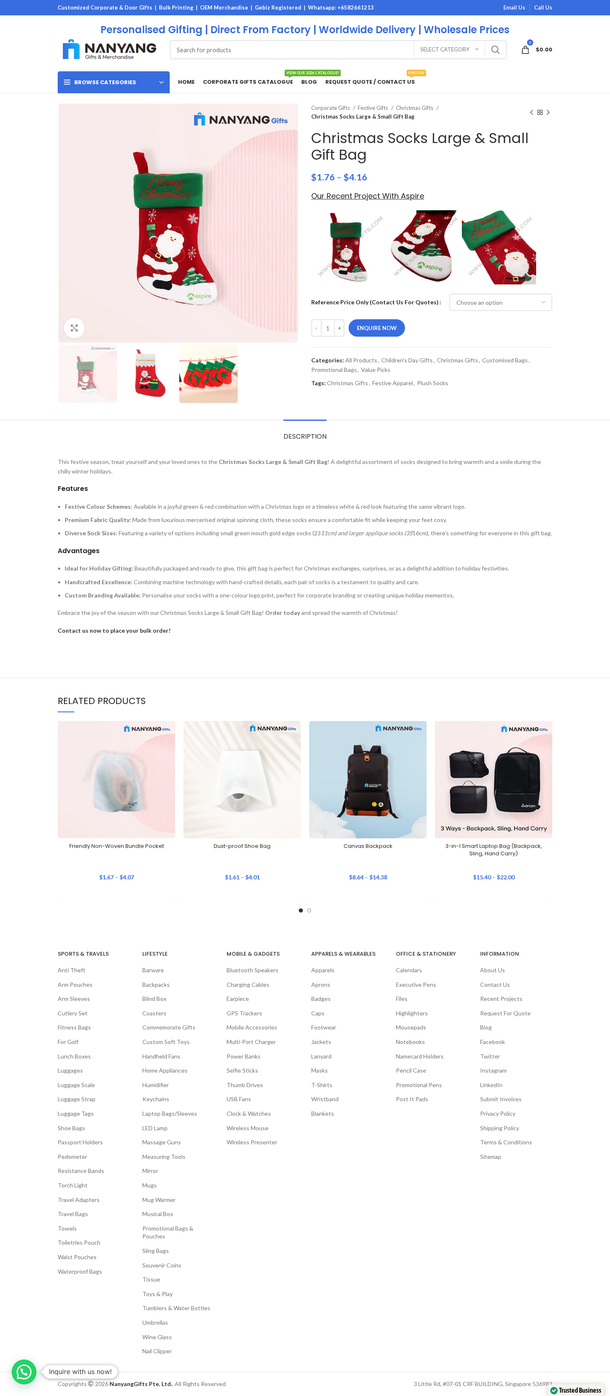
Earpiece (238, 998)
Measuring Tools (163, 1156)
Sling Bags (155, 1250)
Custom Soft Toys (166, 1041)
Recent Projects (501, 998)
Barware (153, 970)
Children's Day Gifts (407, 360)
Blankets (322, 1113)
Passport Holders (80, 1142)
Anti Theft (71, 970)
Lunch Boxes (74, 1056)
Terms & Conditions (506, 1142)
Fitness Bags (74, 1027)
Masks (319, 1070)
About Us (492, 970)
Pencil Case (411, 1070)
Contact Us (495, 984)
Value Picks (375, 369)
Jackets (321, 1041)
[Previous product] (531, 112)
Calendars (409, 970)
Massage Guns (161, 1142)
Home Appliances (165, 1070)
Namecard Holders (420, 1056)
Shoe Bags (71, 1127)
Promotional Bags (334, 369)
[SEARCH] (495, 49)
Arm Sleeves (74, 998)
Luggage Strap (76, 1098)
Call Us (543, 7)
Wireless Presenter (252, 1142)
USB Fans (239, 1098)
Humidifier (155, 1084)
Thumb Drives (245, 1084)
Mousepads (411, 1027)
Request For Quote (505, 1013)
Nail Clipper (157, 1351)
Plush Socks (432, 382)
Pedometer (72, 1156)
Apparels (322, 970)
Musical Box (157, 1213)
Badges (321, 998)
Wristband (325, 1098)
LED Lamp (155, 1127)
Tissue (151, 1279)
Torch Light (73, 1185)
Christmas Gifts (415, 107)
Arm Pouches (75, 984)
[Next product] (548, 112)
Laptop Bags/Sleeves (169, 1113)
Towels (67, 1228)
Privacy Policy (497, 1113)
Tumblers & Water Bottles (176, 1307)
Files (401, 998)
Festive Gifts (373, 107)
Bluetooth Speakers (252, 970)
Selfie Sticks (242, 1070)
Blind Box (154, 998)
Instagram (493, 1070)
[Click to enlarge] (74, 328)
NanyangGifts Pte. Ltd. (141, 1383)
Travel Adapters (79, 1199)
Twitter (490, 1056)
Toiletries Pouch (79, 1242)
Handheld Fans (161, 1056)
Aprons (320, 984)
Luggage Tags (76, 1113)
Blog (486, 1027)
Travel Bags (73, 1213)
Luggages (70, 1070)
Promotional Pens (419, 1084)
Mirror (150, 1170)
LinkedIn (491, 1084)
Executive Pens (416, 984)
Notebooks (410, 1041)
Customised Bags (505, 360)
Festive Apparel (392, 382)
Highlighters (412, 1013)
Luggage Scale (76, 1084)
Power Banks (244, 1056)
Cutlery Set (73, 1013)
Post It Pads (412, 1098)
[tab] (305, 432)
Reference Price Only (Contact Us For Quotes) (375, 302)
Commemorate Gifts (168, 1027)
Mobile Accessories (252, 1027)
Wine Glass (157, 1336)
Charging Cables (248, 984)
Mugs (149, 1185)
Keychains (155, 1098)
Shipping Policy (499, 1127)
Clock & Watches (249, 1113)
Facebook (492, 1041)
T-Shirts (321, 1084)
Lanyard (321, 1056)
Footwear (323, 1027)
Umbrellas (155, 1322)
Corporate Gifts (331, 107)
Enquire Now (377, 328)
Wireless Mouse (247, 1127)
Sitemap (490, 1156)
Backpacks (156, 984)
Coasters (154, 1013)
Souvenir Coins (161, 1265)
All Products (361, 360)
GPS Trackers (244, 1013)
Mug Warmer (159, 1199)
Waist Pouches (77, 1256)
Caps (318, 1013)
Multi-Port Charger (251, 1041)
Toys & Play (157, 1293)
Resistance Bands (81, 1170)
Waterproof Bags (80, 1271)
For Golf (68, 1041)
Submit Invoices (501, 1098)
